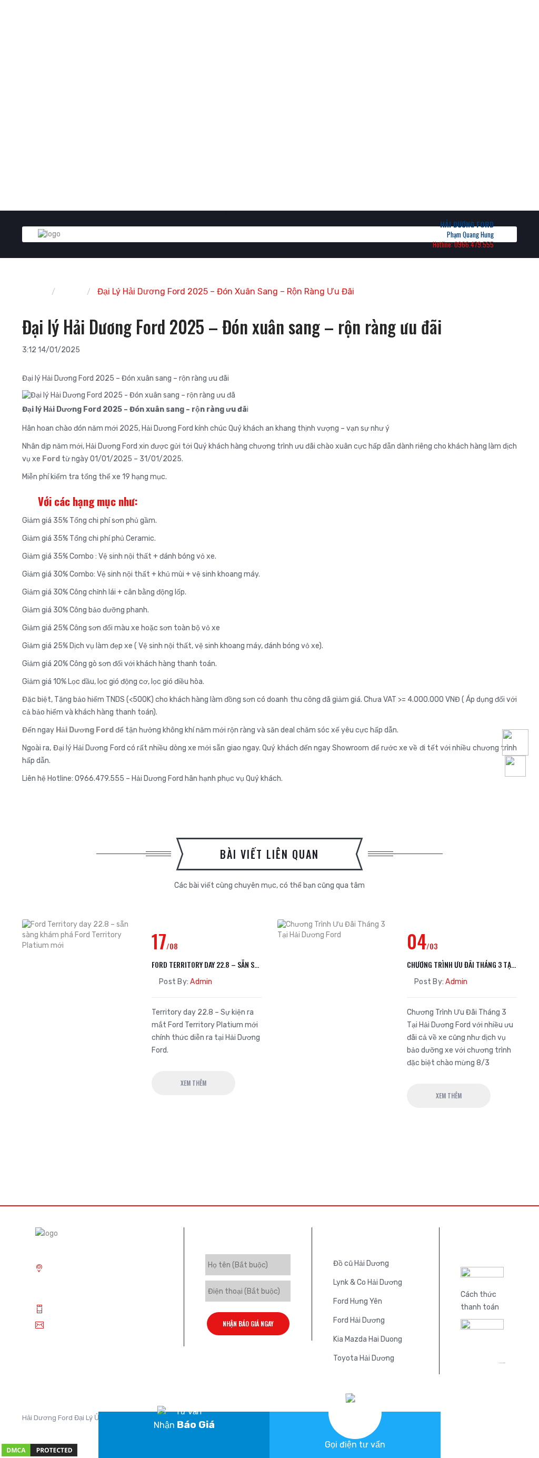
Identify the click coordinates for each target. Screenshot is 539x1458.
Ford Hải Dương (359, 1320)
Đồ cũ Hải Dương (361, 1263)
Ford (51, 458)
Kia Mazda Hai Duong (367, 1339)
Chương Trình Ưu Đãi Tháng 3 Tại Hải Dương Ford (462, 964)
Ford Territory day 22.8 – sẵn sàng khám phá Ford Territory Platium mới (207, 964)
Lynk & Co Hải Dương (367, 1282)
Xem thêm (193, 1082)
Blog (71, 291)
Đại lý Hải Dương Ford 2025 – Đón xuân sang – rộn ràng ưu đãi (225, 291)
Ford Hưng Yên (357, 1301)
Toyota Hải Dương (363, 1358)
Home (33, 291)
